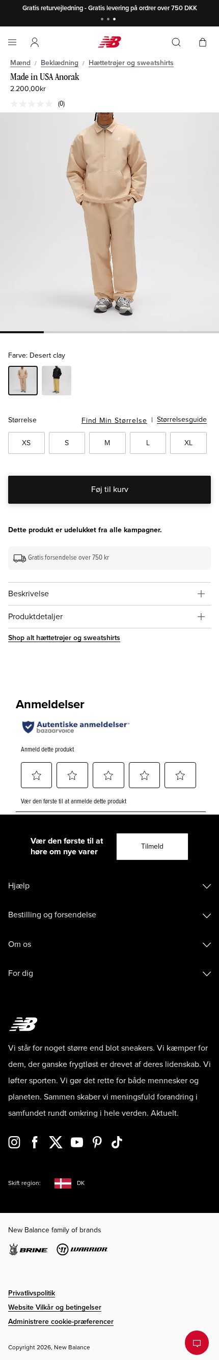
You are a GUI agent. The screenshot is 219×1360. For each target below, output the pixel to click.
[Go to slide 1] (103, 20)
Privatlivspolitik (31, 1293)
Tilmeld (152, 846)
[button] (34, 42)
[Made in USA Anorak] (109, 221)
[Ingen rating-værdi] (34, 103)
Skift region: (24, 1183)
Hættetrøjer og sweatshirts (131, 63)
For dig (20, 973)
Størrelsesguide (182, 419)
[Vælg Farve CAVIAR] (56, 382)
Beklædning (59, 63)
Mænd (20, 63)
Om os (19, 944)
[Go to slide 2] (109, 20)
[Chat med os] (197, 1342)
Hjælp (19, 886)
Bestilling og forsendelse (52, 915)
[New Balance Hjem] (109, 42)
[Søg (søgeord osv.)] (176, 42)
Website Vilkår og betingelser (54, 1307)
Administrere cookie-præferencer (61, 1321)
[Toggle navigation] (12, 42)
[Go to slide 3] (116, 20)
